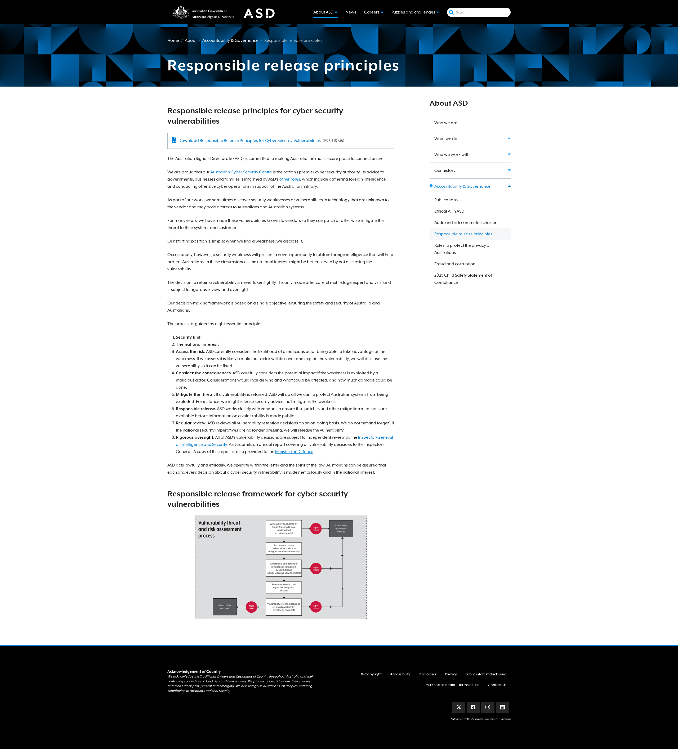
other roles (289, 179)
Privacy (451, 674)
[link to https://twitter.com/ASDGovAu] (458, 707)
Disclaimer (427, 674)
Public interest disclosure (485, 674)
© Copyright (371, 674)
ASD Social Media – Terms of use (452, 685)
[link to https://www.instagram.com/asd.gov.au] (487, 707)
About (191, 40)
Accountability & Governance (230, 40)
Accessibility (400, 674)
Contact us (497, 685)
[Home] (227, 12)
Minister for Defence (294, 451)
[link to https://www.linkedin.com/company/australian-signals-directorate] (502, 707)
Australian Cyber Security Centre (241, 172)
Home (173, 40)
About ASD (449, 103)
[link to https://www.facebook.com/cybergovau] (473, 707)
